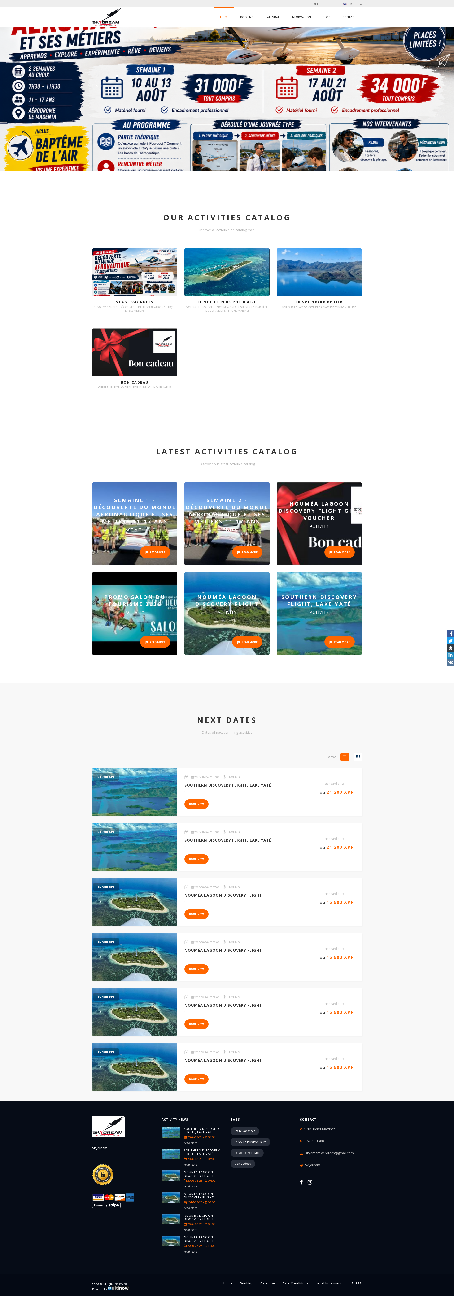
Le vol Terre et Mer (247, 1153)
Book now (196, 804)
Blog (327, 17)
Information (301, 17)
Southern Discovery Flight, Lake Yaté (202, 1130)
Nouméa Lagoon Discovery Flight (199, 1173)
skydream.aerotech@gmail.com (330, 1153)
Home (224, 17)
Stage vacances (245, 1131)
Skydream (312, 1165)
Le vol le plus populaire (250, 1142)
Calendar (272, 17)
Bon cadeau (243, 1164)
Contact (349, 17)
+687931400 (314, 1141)
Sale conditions (296, 1283)
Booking (246, 17)
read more (190, 1143)
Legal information (330, 1283)
